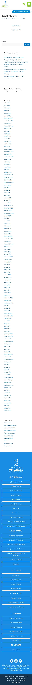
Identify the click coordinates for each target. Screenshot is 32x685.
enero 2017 (7, 331)
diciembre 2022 (8, 205)
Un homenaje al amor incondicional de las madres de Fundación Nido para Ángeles (15, 71)
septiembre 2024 (9, 156)
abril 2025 (7, 139)
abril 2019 (6, 290)
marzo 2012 (7, 408)
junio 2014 (7, 392)
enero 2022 (7, 233)
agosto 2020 (7, 262)
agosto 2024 (7, 159)
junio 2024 (7, 164)
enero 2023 (7, 203)
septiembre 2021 (8, 244)
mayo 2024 (7, 167)
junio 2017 (7, 321)
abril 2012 (6, 405)
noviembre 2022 (8, 208)
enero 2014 (7, 400)
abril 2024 (7, 169)
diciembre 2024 (8, 149)
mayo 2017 (7, 323)
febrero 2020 (7, 277)
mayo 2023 (7, 192)
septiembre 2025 (9, 126)
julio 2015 (6, 364)
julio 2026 (7, 103)
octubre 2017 (7, 318)
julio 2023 (6, 187)
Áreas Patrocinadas (9, 433)
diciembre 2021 (8, 236)
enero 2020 (7, 280)
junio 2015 (7, 367)
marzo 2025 (7, 141)
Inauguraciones (8, 438)
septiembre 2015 (8, 359)
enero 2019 (7, 295)
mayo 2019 (7, 287)
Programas (16, 531)
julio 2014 (6, 390)
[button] (24, 4)
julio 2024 (7, 162)
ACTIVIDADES (16, 593)
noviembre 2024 (8, 151)
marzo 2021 (7, 251)
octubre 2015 (7, 357)
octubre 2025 (7, 123)
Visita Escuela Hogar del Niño (12, 79)
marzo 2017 (7, 328)
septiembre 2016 (8, 341)
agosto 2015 (7, 362)
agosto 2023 (7, 185)
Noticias (6, 440)
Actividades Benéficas (10, 425)
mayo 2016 (7, 346)
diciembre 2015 (8, 354)
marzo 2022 (7, 228)
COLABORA (16, 613)
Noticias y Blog (8, 443)
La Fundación (16, 477)
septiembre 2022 (9, 213)
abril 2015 (6, 369)
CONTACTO (16, 645)
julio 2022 (6, 218)
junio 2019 (7, 285)
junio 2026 (7, 105)
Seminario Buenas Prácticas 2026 (13, 76)
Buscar (4, 41)
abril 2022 (7, 226)
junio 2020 (7, 267)
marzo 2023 (7, 198)
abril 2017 (6, 326)
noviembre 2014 (8, 380)
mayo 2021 (7, 249)
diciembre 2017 (8, 313)
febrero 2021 (7, 254)
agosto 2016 (7, 344)
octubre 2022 (7, 210)
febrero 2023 (7, 200)
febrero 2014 (7, 398)
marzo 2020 (7, 274)
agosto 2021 (7, 246)
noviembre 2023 (8, 177)
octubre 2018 (7, 300)
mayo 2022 (7, 223)
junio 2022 (7, 221)
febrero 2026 (7, 113)
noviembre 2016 (8, 336)
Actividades (7, 423)
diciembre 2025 (8, 118)
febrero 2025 (7, 144)
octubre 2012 (7, 403)
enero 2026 (7, 115)
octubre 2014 (7, 382)
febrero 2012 (7, 410)
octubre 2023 (7, 180)
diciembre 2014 (8, 377)
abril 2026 (7, 108)
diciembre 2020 (8, 256)
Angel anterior (16, 25)
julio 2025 (6, 131)
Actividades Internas (10, 430)
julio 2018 (6, 305)
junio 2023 (7, 190)
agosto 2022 (7, 215)
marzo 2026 (7, 110)
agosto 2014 (7, 387)
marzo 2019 (7, 292)
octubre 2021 (7, 241)
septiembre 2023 (9, 182)
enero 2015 (7, 374)
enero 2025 (7, 146)
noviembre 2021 (8, 239)
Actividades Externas (10, 428)
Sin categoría (8, 446)
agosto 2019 (7, 282)
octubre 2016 (7, 339)
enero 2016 (7, 351)
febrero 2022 (7, 231)
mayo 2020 (7, 269)
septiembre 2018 (8, 303)
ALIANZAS (16, 570)
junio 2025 (7, 133)
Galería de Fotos (8, 435)
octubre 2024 (8, 154)
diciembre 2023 (8, 174)
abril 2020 (7, 272)
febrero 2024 (7, 172)
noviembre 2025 (8, 121)
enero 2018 (7, 310)
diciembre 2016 (8, 333)
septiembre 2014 (8, 385)
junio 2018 (7, 308)
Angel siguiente (16, 29)
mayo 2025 (7, 136)
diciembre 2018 (8, 298)
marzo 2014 (7, 395)
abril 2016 (6, 349)
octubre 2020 (8, 259)
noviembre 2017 (8, 315)
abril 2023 (7, 195)
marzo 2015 (7, 372)
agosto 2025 (7, 128)
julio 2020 (7, 264)
